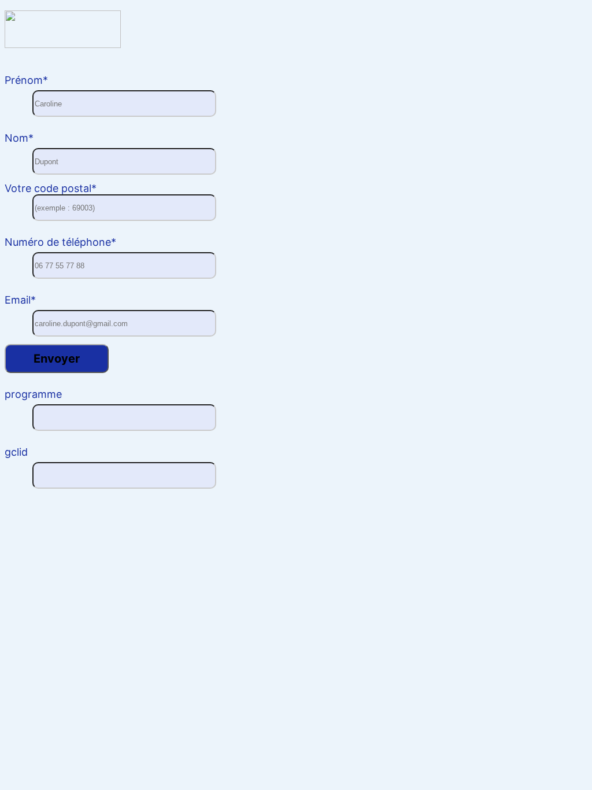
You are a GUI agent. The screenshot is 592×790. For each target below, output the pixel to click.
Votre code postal (51, 188)
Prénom (26, 80)
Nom (19, 138)
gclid (16, 452)
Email (20, 300)
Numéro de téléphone (60, 242)
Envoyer (57, 359)
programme (33, 394)
